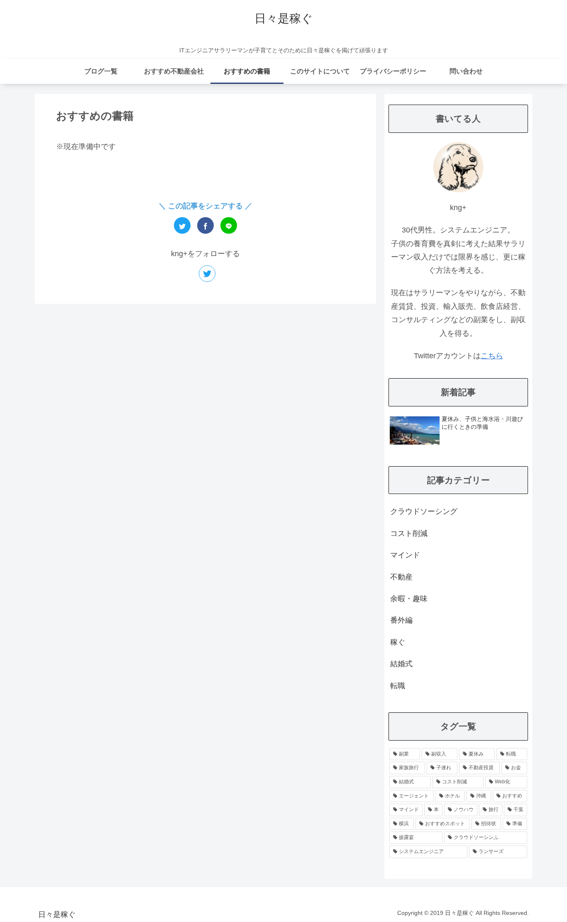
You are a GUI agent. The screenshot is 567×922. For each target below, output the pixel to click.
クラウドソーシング (423, 511)
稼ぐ (397, 642)
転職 (397, 686)
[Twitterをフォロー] (207, 273)
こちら (492, 356)
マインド (405, 555)
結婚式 (401, 664)
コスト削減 (409, 533)
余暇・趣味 (409, 598)
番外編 (401, 620)
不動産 (401, 577)
